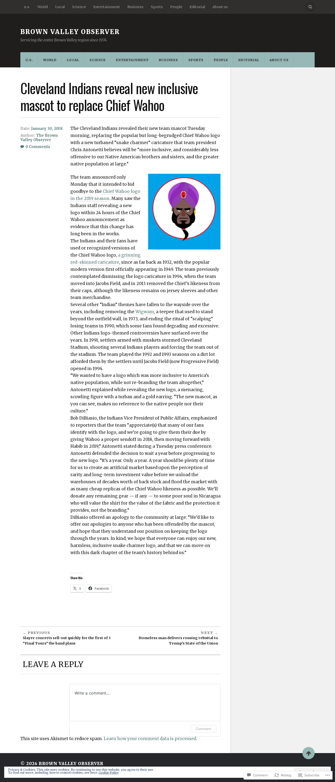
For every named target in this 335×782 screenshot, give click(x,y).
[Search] (310, 6)
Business (135, 7)
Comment (203, 729)
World (43, 7)
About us (220, 7)
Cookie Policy (109, 772)
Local (60, 7)
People (176, 7)
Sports (157, 7)
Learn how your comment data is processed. (150, 738)
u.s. (27, 7)
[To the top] (308, 753)
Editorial (197, 7)
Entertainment (106, 7)
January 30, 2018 (47, 128)
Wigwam (144, 311)
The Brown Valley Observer (39, 137)
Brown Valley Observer (70, 32)
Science (79, 7)
